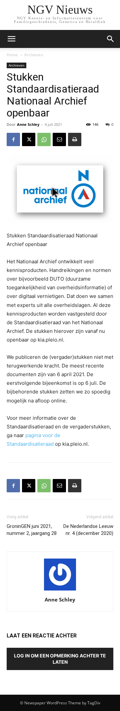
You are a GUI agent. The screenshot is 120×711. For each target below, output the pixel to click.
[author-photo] (60, 590)
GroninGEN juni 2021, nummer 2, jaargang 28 (32, 529)
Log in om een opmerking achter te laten (60, 659)
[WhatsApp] (44, 139)
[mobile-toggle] (11, 39)
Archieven (33, 55)
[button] (110, 39)
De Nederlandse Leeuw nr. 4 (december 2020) (88, 529)
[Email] (59, 139)
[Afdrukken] (74, 139)
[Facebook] (13, 139)
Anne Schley (28, 124)
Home (12, 55)
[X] (28, 139)
